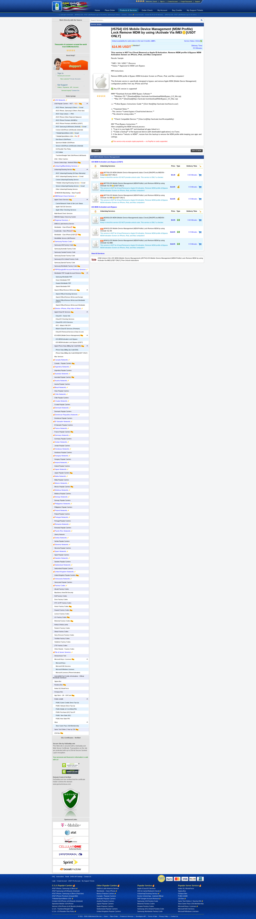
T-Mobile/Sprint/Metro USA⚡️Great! (67, 133)
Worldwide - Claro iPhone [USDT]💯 (65, 234)
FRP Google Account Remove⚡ (149, 899)
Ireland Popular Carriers (61, 466)
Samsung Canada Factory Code (64, 252)
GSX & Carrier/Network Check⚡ (149, 891)
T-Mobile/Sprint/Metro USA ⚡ (62, 899)
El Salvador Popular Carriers (63, 425)
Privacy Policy (163, 916)
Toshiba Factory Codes (61, 638)
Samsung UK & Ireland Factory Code (65, 259)
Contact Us (87, 876)
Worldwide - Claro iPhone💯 (63, 227)
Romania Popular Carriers (62, 527)
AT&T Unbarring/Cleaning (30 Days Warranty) (70, 173)
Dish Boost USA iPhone (63, 139)
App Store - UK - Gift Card (62, 695)
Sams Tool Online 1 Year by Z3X (64, 729)
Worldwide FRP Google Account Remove (67, 273)
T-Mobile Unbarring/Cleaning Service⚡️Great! (70, 183)
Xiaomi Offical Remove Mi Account (65, 290)
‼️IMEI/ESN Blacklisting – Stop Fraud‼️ (67, 193)
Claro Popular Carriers (61, 391)
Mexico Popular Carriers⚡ (106, 894)
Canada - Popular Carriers (62, 363)
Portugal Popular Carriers (62, 521)
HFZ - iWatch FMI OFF (63, 325)
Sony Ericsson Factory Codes (63, 635)
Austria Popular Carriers (61, 384)
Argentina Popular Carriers (62, 370)
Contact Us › (76, 90)
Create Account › (75, 79)
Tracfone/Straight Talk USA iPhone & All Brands (71, 155)
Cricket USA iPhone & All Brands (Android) (69, 130)
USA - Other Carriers (60, 159)
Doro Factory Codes (60, 599)
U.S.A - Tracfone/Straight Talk (62, 909)
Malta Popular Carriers (61, 480)
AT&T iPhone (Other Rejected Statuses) (69, 117)
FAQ (53, 876)
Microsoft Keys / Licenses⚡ (188, 906)
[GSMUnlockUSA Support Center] (70, 64)
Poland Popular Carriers (61, 514)
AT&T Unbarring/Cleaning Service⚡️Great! (69, 176)
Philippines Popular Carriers (62, 507)
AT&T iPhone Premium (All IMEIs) (66, 120)
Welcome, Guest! (151, 1)
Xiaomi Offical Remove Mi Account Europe (69, 297)
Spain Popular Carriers (61, 555)
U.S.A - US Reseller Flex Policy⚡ (64, 911)
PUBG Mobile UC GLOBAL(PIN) (66, 709)
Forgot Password (186, 1)
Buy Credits (177, 10)
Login (53, 881)
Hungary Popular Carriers (62, 459)
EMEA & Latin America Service (63, 223)
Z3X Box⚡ (182, 899)
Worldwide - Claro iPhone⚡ (107, 891)
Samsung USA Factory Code (63, 245)
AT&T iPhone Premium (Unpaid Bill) (65, 896)
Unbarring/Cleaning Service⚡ (148, 894)
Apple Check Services (61, 199)
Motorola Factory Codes (62, 621)
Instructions (60, 876)
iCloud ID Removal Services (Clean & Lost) (70, 332)
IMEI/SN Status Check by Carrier (64, 217)
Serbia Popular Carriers (61, 541)
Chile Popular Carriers (61, 398)
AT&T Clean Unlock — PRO (65, 114)
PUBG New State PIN (63, 718)
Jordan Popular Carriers (61, 445)
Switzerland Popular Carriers (63, 568)
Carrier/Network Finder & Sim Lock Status (69, 203)
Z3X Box (56, 733)
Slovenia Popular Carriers (62, 548)
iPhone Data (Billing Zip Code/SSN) (67, 350)
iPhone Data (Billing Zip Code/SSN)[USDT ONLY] (71, 353)
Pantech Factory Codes (61, 628)
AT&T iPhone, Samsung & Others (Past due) (70, 110)
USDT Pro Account (74, 881)
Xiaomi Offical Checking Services (66, 294)
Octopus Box (58, 692)
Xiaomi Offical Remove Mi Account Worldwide (70, 305)
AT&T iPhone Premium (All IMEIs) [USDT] (69, 123)
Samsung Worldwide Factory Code (65, 266)
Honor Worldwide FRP (63, 280)
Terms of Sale (152, 916)
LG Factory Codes (60, 617)
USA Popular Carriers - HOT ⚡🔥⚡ (66, 103)
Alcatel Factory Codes (61, 589)
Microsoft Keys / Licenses (62, 659)
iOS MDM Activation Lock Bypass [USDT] (69, 342)
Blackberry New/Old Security (63, 592)
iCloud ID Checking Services (65, 319)
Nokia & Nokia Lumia (60, 624)
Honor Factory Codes (61, 606)
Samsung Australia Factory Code (64, 249)
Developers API (141, 916)
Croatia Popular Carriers (61, 404)
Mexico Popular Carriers (62, 486)
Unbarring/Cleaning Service (63, 169)
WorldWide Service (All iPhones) (64, 238)
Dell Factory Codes (60, 596)
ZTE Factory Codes (60, 645)
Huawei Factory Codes (61, 610)
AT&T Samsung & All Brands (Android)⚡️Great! (71, 126)
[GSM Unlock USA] (73, 6)
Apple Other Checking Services (66, 210)
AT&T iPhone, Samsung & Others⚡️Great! (69, 107)
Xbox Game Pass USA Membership (67, 726)
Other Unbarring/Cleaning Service (67, 189)
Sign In (162, 1)
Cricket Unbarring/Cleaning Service (67, 179)
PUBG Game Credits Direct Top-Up (67, 702)
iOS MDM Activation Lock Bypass (66, 339)
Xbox (55, 722)
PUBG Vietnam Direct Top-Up (65, 706)
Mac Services (58, 356)
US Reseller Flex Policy (63, 149)
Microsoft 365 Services (63, 666)
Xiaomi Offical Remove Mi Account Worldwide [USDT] (70, 301)
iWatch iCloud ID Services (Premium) (68, 328)
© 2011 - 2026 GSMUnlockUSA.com (90, 916)
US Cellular (59, 152)
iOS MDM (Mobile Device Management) (66, 335)
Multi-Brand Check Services (63, 213)
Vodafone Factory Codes (62, 642)
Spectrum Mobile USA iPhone (65, 142)
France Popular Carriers (62, 432)
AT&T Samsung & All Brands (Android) (66, 891)
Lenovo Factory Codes (61, 614)
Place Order (110, 10)
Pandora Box (58, 685)
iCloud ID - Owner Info (63, 316)
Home (97, 10)
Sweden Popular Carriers (62, 561)
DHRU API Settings (76, 876)
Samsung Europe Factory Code (64, 255)
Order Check (147, 10)
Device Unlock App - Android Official (65, 162)
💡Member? (135, 45)
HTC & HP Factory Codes (62, 603)
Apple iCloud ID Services (62, 312)
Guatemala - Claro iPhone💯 (63, 231)
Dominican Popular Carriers (62, 418)
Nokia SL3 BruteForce (61, 688)
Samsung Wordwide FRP (64, 277)
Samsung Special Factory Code (64, 262)
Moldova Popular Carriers (62, 493)
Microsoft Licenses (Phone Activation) (68, 672)
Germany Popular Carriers (62, 439)
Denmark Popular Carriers (62, 411)
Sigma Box (57, 681)
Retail (67, 876)
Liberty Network (59, 534)
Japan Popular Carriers (61, 473)
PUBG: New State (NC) (63, 715)
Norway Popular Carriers (62, 500)
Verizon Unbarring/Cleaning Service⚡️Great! (70, 186)
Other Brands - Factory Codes (63, 649)
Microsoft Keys (60, 663)
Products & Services (128, 10)
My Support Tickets (195, 10)
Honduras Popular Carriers (62, 452)
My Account (162, 10)
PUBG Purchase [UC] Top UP (65, 712)
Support (197, 1)
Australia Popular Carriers (62, 377)
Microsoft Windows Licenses (65, 669)
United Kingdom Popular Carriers (64, 575)
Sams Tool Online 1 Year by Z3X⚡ (190, 901)
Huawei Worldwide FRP (63, 283)
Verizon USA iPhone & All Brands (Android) (69, 146)
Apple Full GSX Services (64, 206)
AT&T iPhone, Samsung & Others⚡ (65, 888)
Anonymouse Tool (59, 656)
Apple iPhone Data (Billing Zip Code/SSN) (67, 346)
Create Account (173, 1)
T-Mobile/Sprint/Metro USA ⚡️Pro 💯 (67, 136)
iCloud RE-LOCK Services (64, 322)
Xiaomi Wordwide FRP (63, 286)
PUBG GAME (58, 699)
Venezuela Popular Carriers (62, 582)
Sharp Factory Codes (60, 631)
